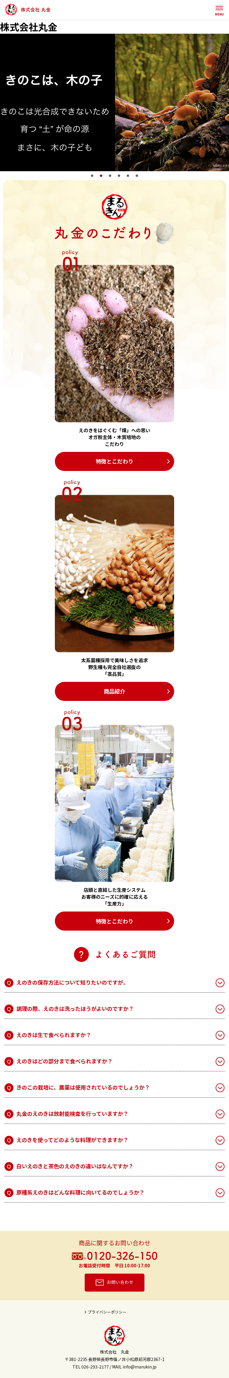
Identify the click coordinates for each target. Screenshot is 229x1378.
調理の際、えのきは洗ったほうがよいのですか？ (75, 1008)
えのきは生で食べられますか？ (53, 1035)
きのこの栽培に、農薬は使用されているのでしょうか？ (83, 1087)
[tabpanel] (114, 102)
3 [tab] (110, 176)
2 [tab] (101, 176)
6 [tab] (137, 176)
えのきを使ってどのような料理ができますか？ (72, 1140)
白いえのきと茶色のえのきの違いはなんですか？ (75, 1166)
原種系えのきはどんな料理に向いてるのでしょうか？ (80, 1192)
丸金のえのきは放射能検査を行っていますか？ (72, 1113)
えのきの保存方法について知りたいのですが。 (72, 982)
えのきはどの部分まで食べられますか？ (64, 1061)
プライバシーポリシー (107, 1312)
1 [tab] (92, 176)
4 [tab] (119, 176)
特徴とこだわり (114, 461)
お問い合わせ (120, 1282)
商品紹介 (114, 691)
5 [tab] (128, 176)
